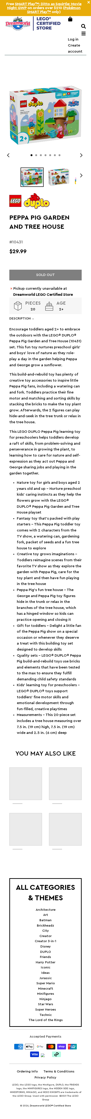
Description (20, 318)
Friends (45, 957)
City (45, 930)
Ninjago (45, 999)
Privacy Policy (45, 1077)
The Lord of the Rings (45, 1020)
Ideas (45, 973)
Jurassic (45, 978)
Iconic (45, 967)
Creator (45, 936)
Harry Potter (45, 962)
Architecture (46, 909)
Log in (73, 39)
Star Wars (45, 1004)
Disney (45, 946)
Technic (45, 1015)
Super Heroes (45, 1009)
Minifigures (45, 993)
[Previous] (9, 155)
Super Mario (45, 983)
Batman (45, 920)
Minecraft (45, 988)
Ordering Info (27, 1071)
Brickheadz (45, 925)
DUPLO (45, 952)
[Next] (81, 155)
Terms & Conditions (58, 1071)
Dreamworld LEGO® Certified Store (50, 1106)
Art (45, 915)
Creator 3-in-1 (45, 941)
